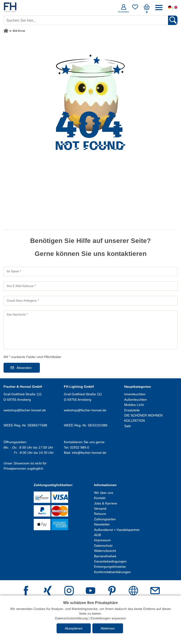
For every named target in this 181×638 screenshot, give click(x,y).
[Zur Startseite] (6, 30)
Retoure (100, 514)
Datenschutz (103, 545)
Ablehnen (108, 628)
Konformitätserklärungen (112, 572)
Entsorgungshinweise (110, 566)
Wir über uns (103, 493)
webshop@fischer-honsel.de (25, 410)
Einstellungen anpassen (108, 618)
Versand (100, 508)
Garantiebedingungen (110, 561)
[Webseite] (133, 591)
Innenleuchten (134, 394)
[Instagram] (69, 591)
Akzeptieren (73, 628)
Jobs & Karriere (105, 503)
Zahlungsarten (105, 519)
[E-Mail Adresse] (155, 591)
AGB (97, 535)
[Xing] (47, 591)
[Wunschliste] (135, 9)
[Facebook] (26, 591)
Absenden (24, 368)
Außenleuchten (135, 399)
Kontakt (99, 498)
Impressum (102, 540)
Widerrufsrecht (105, 551)
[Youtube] (90, 591)
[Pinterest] (112, 591)
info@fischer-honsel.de (89, 453)
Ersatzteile (132, 410)
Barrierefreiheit (105, 556)
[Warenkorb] (147, 9)
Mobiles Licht (134, 405)
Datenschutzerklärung (71, 618)
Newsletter (102, 524)
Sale (127, 426)
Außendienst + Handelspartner (117, 530)
